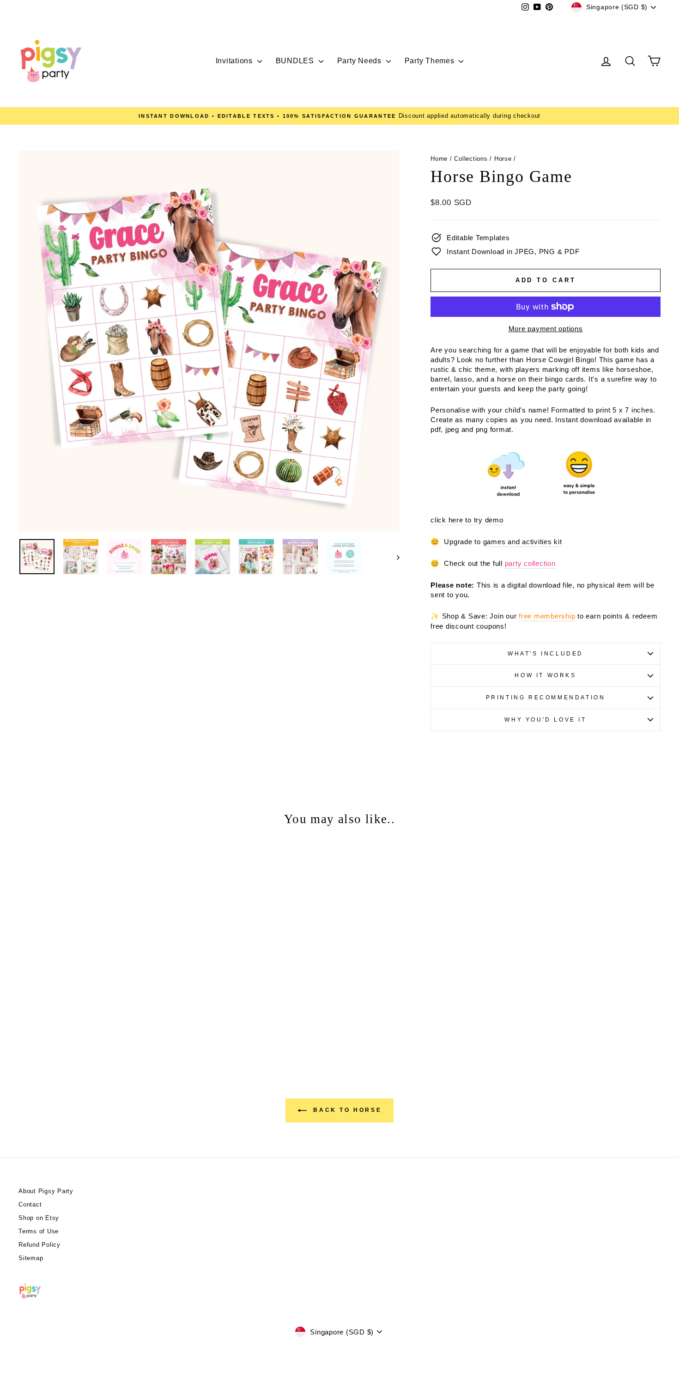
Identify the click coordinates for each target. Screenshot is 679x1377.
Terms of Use (38, 1231)
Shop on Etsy (38, 1217)
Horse (503, 158)
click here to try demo (466, 520)
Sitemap (30, 1258)
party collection (530, 563)
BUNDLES (296, 61)
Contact (30, 1204)
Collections (470, 158)
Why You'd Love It (545, 719)
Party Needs (360, 61)
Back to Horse (346, 1110)
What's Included (545, 653)
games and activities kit (522, 542)
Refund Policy (39, 1244)
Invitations (235, 61)
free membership (547, 616)
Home (439, 158)
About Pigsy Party (45, 1191)
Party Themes (431, 61)
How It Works (545, 675)
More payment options (546, 329)
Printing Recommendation (546, 697)
